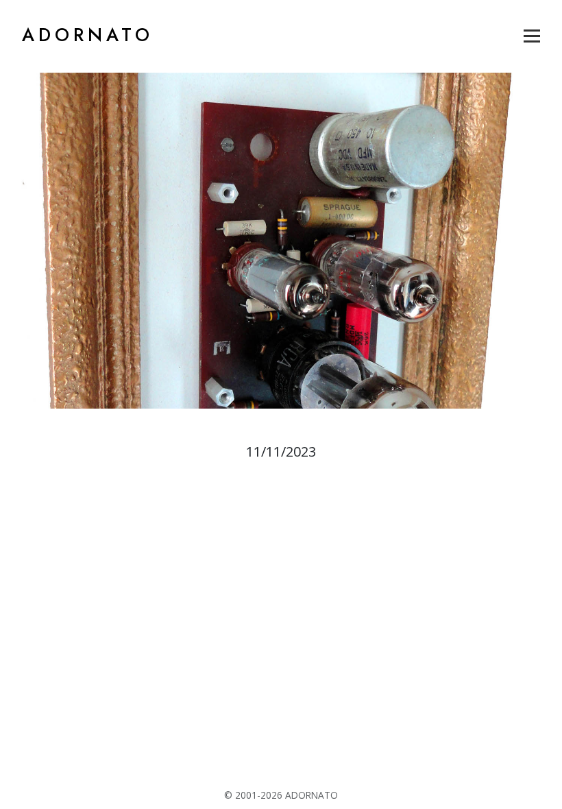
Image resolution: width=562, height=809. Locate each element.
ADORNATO (88, 35)
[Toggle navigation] (532, 35)
